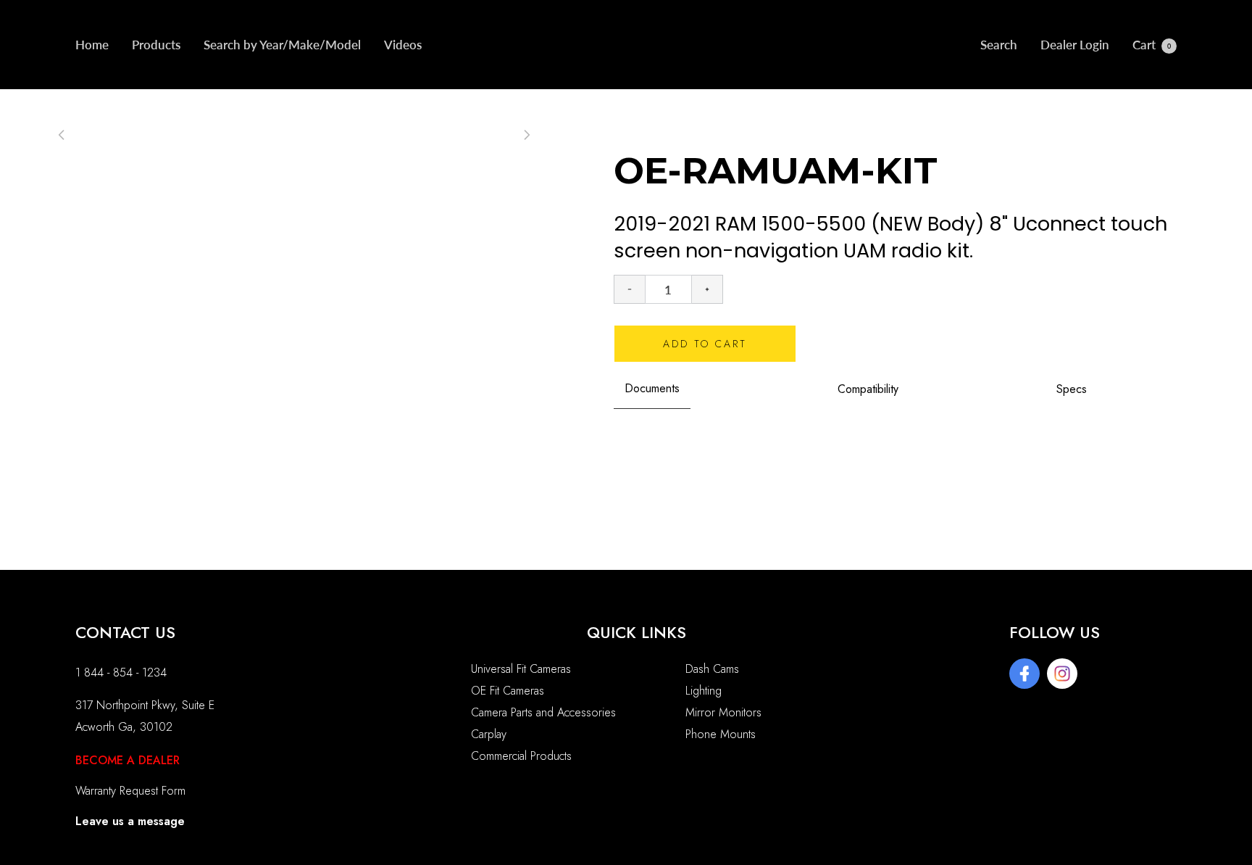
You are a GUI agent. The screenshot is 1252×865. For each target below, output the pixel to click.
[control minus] (629, 289)
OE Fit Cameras (507, 690)
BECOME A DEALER (127, 760)
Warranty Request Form (130, 790)
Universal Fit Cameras (521, 669)
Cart (1151, 44)
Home (92, 44)
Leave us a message (130, 821)
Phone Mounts (720, 734)
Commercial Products (521, 756)
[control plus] (707, 289)
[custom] (1024, 673)
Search (998, 44)
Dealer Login (1074, 44)
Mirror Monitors (723, 712)
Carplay (488, 734)
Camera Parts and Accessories (543, 712)
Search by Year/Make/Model (282, 44)
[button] (527, 135)
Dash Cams (712, 669)
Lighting (703, 690)
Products (156, 44)
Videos (403, 44)
